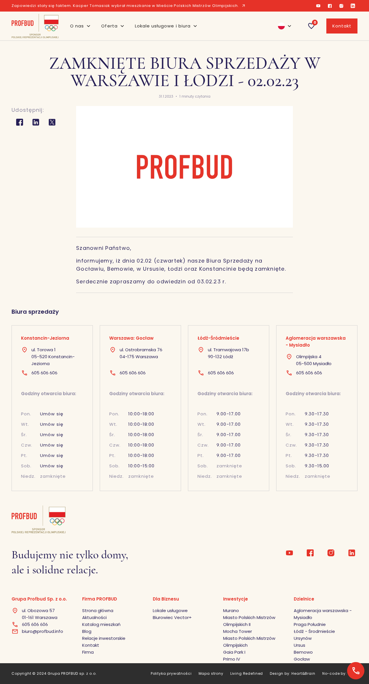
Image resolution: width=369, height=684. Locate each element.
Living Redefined (246, 673)
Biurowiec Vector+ (172, 617)
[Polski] (282, 26)
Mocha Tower (237, 631)
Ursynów (303, 638)
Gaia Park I (234, 652)
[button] (80, 26)
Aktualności (94, 617)
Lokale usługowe (170, 610)
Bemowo (303, 652)
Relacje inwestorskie (103, 638)
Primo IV (231, 659)
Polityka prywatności (171, 673)
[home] (35, 26)
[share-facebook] (20, 122)
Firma (88, 652)
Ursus (299, 645)
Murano (231, 610)
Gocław (302, 659)
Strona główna (97, 610)
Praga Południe (310, 624)
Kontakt (341, 26)
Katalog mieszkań (101, 624)
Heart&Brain (303, 673)
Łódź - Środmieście (314, 631)
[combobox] (282, 26)
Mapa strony (211, 673)
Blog (86, 631)
